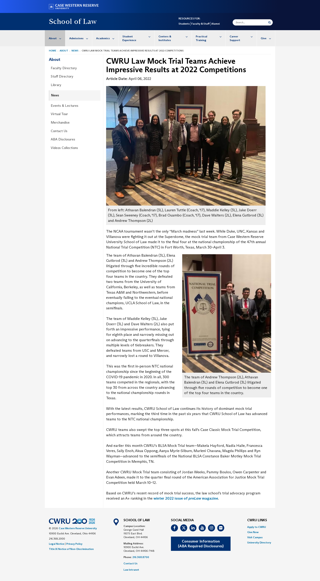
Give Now (253, 532)
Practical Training (201, 38)
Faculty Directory (64, 68)
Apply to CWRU (256, 527)
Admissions (76, 38)
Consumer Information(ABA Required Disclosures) (201, 543)
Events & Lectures (64, 106)
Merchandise (60, 122)
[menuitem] (55, 38)
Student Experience (129, 38)
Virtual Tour (59, 114)
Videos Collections (64, 148)
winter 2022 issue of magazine (186, 498)
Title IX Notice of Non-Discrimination (71, 549)
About (53, 38)
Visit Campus (255, 537)
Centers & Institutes (165, 38)
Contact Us (59, 131)
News (74, 50)
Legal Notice (56, 543)
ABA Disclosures (63, 139)
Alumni (215, 23)
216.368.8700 (140, 557)
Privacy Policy (74, 543)
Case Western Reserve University (78, 528)
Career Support (235, 38)
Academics (103, 38)
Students (184, 23)
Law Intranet (131, 569)
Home (52, 50)
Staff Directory (62, 76)
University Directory (259, 542)
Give (263, 38)
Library (56, 85)
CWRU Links (257, 520)
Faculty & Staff (200, 23)
